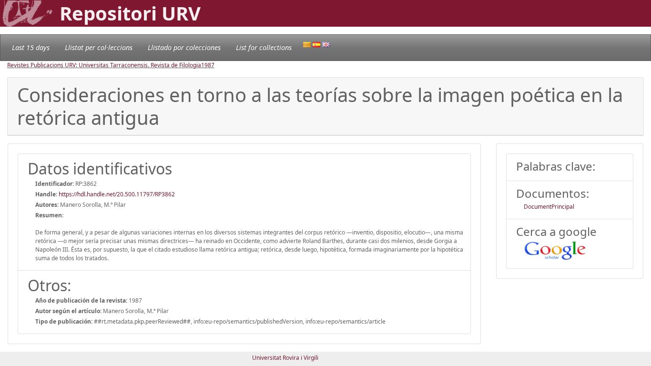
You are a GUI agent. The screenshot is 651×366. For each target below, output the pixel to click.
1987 (207, 65)
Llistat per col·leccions (98, 47)
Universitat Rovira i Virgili (285, 358)
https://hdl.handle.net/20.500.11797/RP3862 (117, 194)
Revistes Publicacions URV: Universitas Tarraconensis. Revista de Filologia (104, 65)
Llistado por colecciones (184, 47)
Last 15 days (31, 47)
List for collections (264, 47)
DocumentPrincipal (549, 207)
